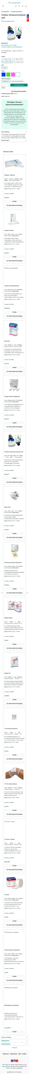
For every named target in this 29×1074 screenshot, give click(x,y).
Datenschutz (13, 1053)
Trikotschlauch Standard (12, 950)
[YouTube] (28, 20)
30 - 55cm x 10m (17, 59)
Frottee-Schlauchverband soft (13, 452)
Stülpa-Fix (7, 673)
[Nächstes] (27, 592)
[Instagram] (28, 18)
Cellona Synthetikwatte (11, 285)
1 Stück (4, 67)
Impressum (6, 1053)
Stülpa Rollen (8, 618)
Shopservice (5, 1040)
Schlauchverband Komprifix (13, 562)
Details (14, 201)
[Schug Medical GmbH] (14, 21)
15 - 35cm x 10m (6, 59)
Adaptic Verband (9, 175)
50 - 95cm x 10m (18, 62)
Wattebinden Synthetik (11, 1005)
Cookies (24, 1053)
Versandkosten (6, 1066)
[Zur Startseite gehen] (14, 3)
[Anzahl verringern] (2, 85)
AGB (19, 1053)
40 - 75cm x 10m (7, 62)
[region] (14, 33)
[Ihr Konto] (22, 6)
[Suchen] (15, 6)
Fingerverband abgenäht (12, 396)
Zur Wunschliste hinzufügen (19, 91)
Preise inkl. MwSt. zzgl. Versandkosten (11, 47)
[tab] (14, 135)
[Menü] (3, 6)
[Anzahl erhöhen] (8, 85)
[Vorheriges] (2, 592)
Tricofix (6, 894)
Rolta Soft (7, 507)
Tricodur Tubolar (9, 839)
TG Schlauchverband (10, 728)
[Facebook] (28, 15)
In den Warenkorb (19, 85)
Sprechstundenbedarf (17, 81)
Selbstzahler (5, 81)
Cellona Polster (9, 230)
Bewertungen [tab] (5, 140)
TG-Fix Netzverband (10, 784)
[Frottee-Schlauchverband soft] (14, 33)
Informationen (5, 1044)
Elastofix (7, 341)
